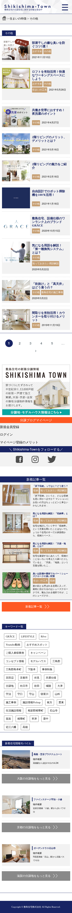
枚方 (49, 702)
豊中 (45, 718)
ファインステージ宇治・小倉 (48, 799)
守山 (31, 694)
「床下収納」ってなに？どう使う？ (50, 486)
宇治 (8, 694)
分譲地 (10, 685)
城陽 (48, 685)
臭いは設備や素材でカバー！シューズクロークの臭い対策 (50, 574)
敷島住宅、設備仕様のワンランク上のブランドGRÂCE (48, 222)
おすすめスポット (37, 644)
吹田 (36, 685)
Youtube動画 (13, 644)
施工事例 (11, 702)
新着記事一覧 (33, 606)
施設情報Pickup (32, 702)
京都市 (24, 677)
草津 (34, 718)
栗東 (61, 702)
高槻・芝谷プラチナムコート (48, 754)
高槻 (25, 727)
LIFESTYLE (27, 636)
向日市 (24, 685)
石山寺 (54, 710)
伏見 (36, 677)
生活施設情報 (13, 710)
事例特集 (47, 669)
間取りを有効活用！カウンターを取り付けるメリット (48, 316)
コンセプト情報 (15, 661)
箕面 (8, 718)
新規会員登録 (9, 426)
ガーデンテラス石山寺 (45, 848)
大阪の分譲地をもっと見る (34, 778)
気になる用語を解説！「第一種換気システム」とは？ (48, 249)
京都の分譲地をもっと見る (34, 827)
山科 (57, 694)
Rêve (43, 636)
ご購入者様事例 (15, 652)
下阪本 (32, 669)
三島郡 (56, 661)
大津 (60, 685)
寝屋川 (44, 694)
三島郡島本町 (13, 669)
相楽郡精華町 (35, 710)
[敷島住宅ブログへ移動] (4, 18)
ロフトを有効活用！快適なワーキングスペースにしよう (48, 75)
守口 (20, 694)
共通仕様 (51, 677)
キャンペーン (38, 652)
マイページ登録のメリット (19, 442)
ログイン (6, 434)
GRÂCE (10, 636)
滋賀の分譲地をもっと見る (34, 875)
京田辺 (10, 677)
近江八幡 (11, 727)
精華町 (21, 718)
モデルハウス (38, 661)
